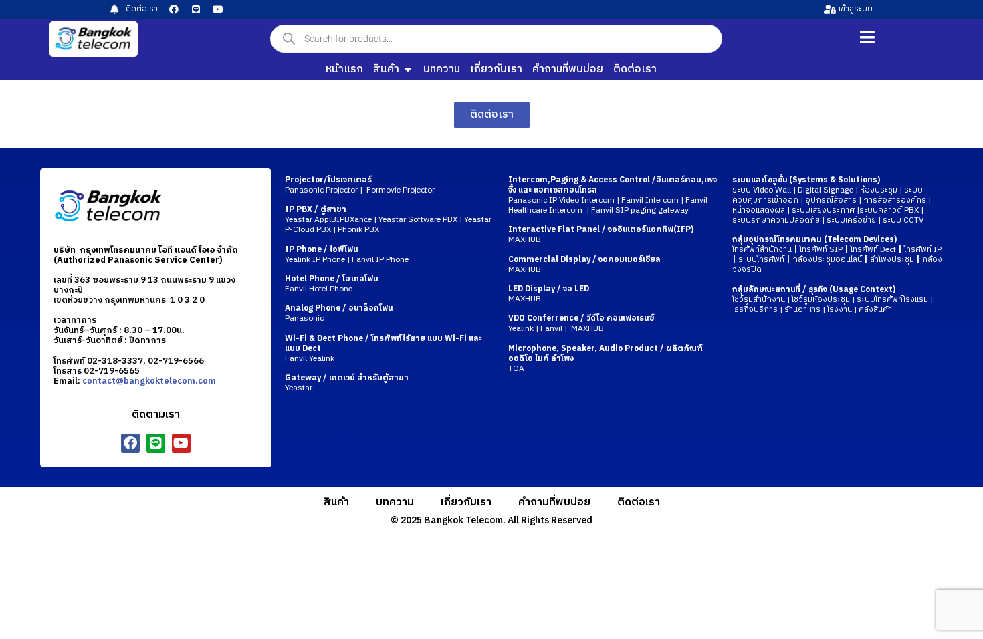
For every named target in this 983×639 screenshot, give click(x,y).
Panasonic (339, 313)
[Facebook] (174, 9)
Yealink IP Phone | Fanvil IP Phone (347, 254)
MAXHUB (524, 239)
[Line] (196, 9)
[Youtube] (218, 9)
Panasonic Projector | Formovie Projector (360, 185)
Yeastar (347, 383)
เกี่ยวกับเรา (466, 502)
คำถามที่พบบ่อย (554, 502)
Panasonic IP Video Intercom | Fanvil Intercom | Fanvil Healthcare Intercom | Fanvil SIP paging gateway (607, 205)
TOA (516, 368)
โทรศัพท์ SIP (821, 249)
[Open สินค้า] (408, 69)
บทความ (395, 502)
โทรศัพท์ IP (923, 249)
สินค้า (336, 502)
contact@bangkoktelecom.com (149, 381)
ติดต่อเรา (638, 502)
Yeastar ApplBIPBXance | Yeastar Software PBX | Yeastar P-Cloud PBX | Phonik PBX (388, 219)
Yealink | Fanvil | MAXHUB (581, 323)
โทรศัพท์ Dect (873, 249)
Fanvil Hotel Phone (331, 284)
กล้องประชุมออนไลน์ (827, 259)
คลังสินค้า (875, 309)
